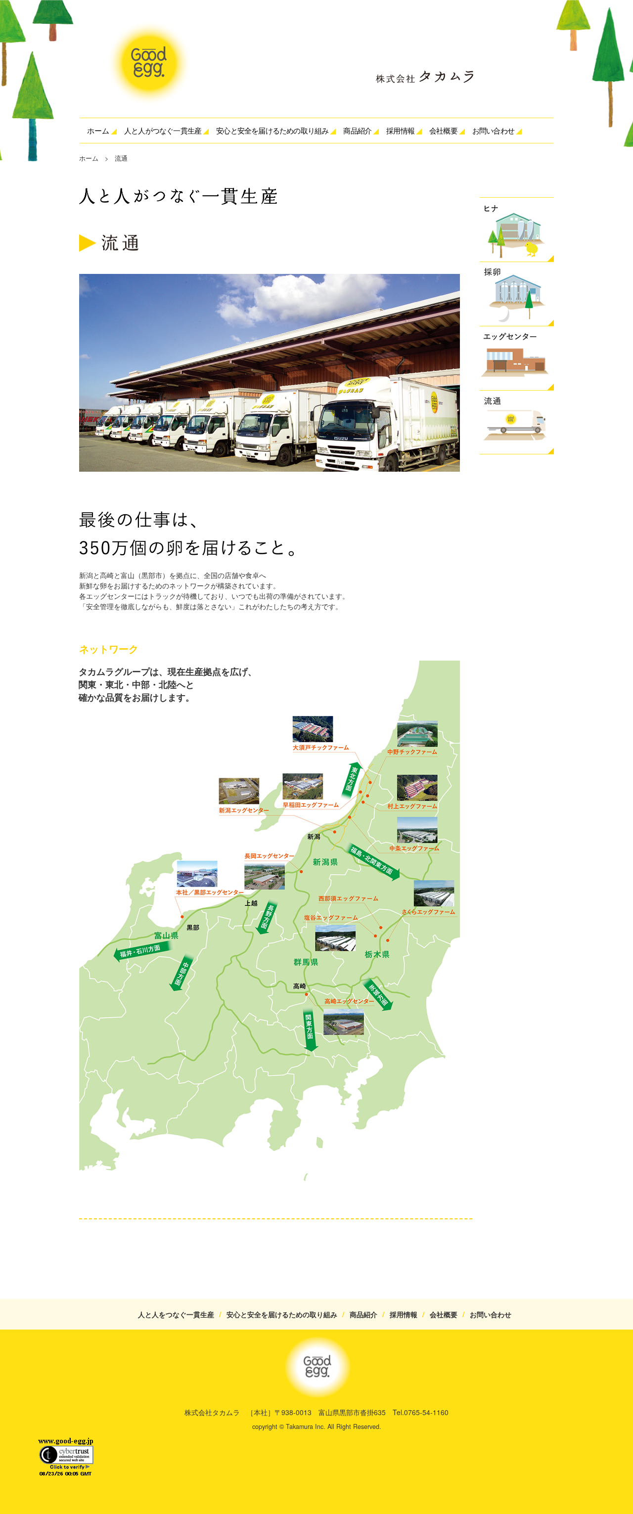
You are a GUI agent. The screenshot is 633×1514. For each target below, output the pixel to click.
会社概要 (443, 1314)
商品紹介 (363, 1314)
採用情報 (400, 130)
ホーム (98, 130)
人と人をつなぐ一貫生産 (179, 1314)
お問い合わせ (493, 130)
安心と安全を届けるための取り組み (285, 1314)
